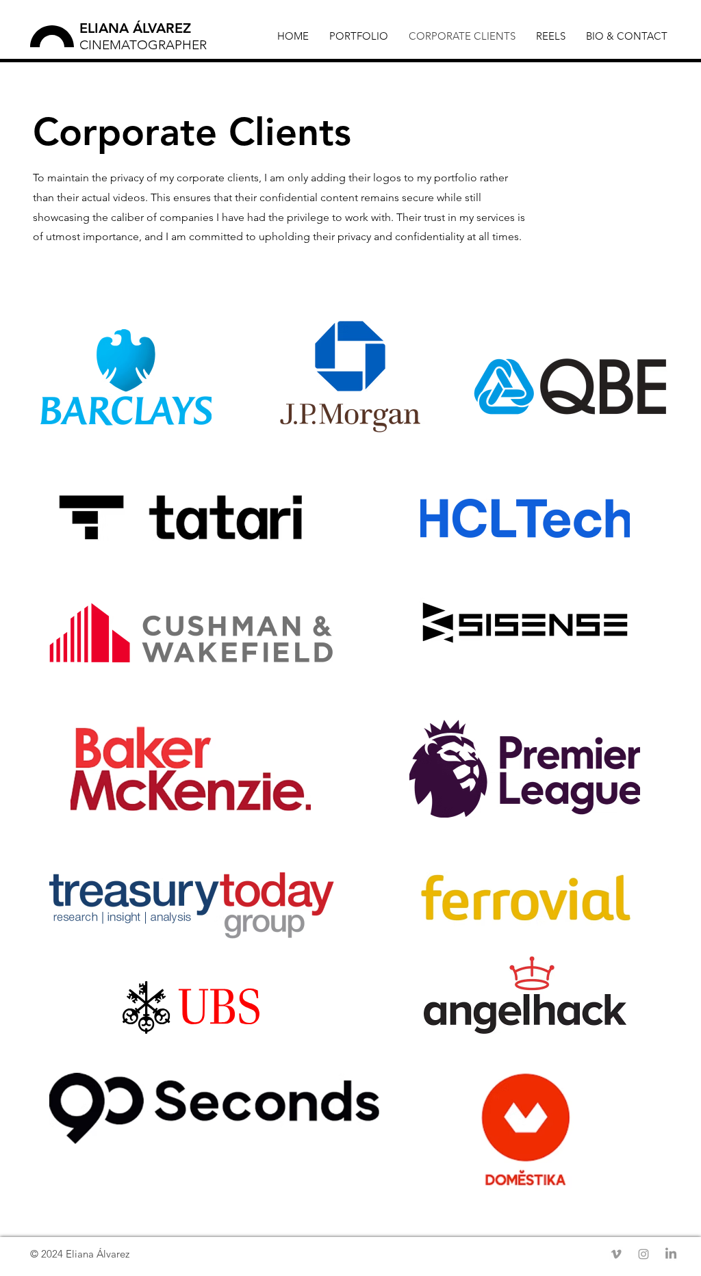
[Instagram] (643, 1254)
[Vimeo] (616, 1254)
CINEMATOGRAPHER (143, 45)
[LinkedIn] (671, 1254)
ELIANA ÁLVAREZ (135, 28)
